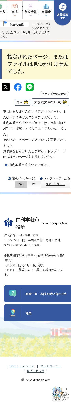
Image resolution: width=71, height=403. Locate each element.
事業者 (46, 12)
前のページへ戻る (24, 178)
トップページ (40, 24)
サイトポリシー (50, 366)
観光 (15, 12)
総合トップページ (22, 366)
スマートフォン (55, 184)
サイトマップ (35, 371)
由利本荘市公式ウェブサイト (29, 165)
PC (34, 184)
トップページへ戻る (57, 178)
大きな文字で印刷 (47, 102)
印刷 (19, 102)
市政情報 (30, 12)
